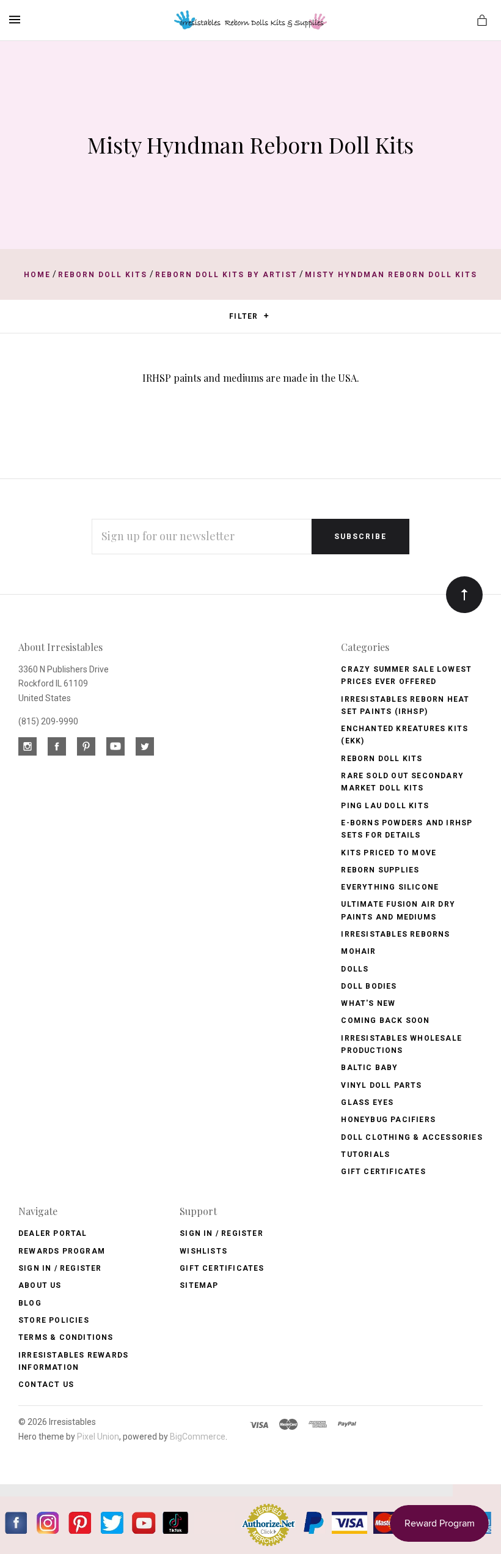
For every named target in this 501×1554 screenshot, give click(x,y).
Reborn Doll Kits (381, 758)
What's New (368, 1003)
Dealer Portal (52, 1233)
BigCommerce (197, 1436)
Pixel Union (98, 1436)
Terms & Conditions (66, 1337)
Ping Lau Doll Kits (385, 805)
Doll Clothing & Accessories (411, 1137)
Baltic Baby (369, 1067)
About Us (40, 1285)
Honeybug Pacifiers (388, 1119)
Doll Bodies (369, 986)
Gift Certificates (383, 1171)
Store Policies (53, 1320)
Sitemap (199, 1285)
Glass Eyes (367, 1102)
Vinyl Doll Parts (381, 1085)
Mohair (358, 951)
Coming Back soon (385, 1020)
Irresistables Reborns (395, 934)
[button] (266, 315)
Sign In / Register (60, 1268)
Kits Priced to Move (388, 853)
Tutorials (365, 1154)
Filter (244, 316)
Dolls (354, 969)
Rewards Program (61, 1251)
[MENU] (16, 19)
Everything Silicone (390, 887)
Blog (30, 1303)
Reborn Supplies (380, 870)
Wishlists (203, 1251)
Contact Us (46, 1384)
